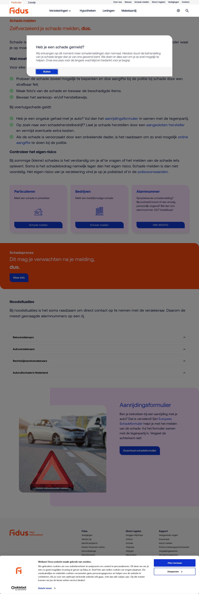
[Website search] (187, 10)
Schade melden (141, 2)
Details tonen (45, 588)
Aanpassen (173, 571)
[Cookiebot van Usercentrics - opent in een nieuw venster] (19, 588)
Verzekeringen (58, 10)
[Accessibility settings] (178, 11)
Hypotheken (88, 10)
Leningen (109, 10)
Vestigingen (173, 2)
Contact (185, 2)
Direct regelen (158, 2)
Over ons (117, 2)
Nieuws (128, 2)
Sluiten (47, 71)
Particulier (16, 2)
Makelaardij (128, 10)
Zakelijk (32, 2)
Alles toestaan (175, 563)
